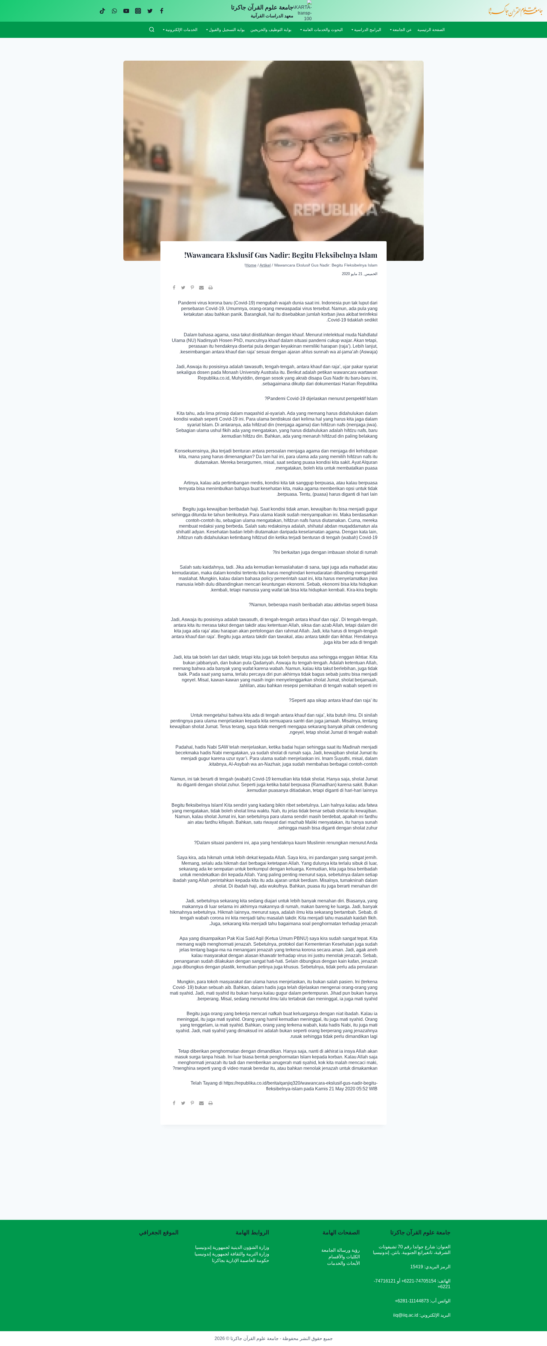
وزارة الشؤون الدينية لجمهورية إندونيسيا (232, 1247)
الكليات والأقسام (344, 1256)
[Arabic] (125, 29)
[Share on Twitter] (183, 289)
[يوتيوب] (126, 11)
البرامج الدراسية (367, 29)
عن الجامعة (402, 29)
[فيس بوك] (162, 11)
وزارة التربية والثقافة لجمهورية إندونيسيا (232, 1253)
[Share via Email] (201, 289)
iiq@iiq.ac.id (405, 1315)
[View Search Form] (151, 29)
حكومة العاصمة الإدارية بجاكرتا (240, 1260)
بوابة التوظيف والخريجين (270, 29)
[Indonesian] (140, 29)
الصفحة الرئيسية (431, 29)
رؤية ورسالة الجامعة (340, 1250)
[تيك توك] (103, 11)
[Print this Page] (210, 289)
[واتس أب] (115, 11)
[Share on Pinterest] (192, 289)
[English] (132, 29)
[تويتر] (150, 11)
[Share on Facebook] (174, 289)
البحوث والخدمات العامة (323, 29)
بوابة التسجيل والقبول (227, 29)
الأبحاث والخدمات (343, 1263)
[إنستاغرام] (138, 11)
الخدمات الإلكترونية (181, 29)
